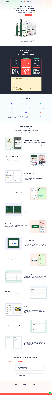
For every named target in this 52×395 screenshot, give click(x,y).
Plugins (28, 1)
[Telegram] (16, 386)
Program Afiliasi (25, 385)
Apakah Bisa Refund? (21, 375)
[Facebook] (13, 386)
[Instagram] (14, 386)
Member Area (45, 1)
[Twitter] (17, 386)
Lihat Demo (23, 14)
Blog (30, 1)
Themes (24, 1)
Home (21, 1)
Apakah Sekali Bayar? (22, 361)
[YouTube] (18, 386)
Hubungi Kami (25, 389)
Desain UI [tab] (10, 364)
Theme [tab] (10, 362)
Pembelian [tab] (10, 361)
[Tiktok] (15, 386)
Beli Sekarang (29, 14)
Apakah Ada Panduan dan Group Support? (25, 372)
